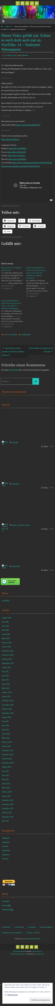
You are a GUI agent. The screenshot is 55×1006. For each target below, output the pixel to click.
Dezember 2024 (7, 699)
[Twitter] (32, 3)
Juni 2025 (5, 675)
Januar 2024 (6, 745)
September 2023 (8, 762)
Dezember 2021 (7, 807)
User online (19, 926)
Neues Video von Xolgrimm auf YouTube (41, 349)
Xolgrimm (15, 483)
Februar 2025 (7, 691)
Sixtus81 (15, 441)
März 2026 (6, 637)
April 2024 (6, 733)
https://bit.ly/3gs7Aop (16, 155)
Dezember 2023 (7, 749)
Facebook (32, 926)
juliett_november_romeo (21, 524)
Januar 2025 (6, 695)
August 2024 (6, 716)
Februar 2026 (7, 641)
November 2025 (8, 654)
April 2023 (6, 782)
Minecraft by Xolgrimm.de (12, 932)
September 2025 (8, 662)
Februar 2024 (7, 741)
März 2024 (6, 737)
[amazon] (18, 3)
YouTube (13, 334)
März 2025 (6, 687)
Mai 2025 (5, 679)
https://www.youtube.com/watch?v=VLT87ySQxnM (32, 162)
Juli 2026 (5, 621)
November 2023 (8, 753)
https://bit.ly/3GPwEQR (16, 151)
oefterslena (6, 841)
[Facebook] (27, 3)
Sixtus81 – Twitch (33, 932)
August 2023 (6, 766)
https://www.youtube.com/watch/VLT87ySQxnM (20, 165)
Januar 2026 (6, 646)
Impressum (6, 926)
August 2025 (6, 666)
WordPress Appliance (18, 953)
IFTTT (7, 334)
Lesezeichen (25, 334)
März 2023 (6, 787)
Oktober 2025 (7, 658)
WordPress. (36, 937)
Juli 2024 (5, 720)
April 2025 (6, 683)
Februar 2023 (7, 791)
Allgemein (8, 26)
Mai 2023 (5, 778)
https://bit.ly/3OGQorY (10, 139)
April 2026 (6, 633)
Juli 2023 (5, 770)
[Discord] (22, 3)
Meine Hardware (46, 926)
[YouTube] (37, 3)
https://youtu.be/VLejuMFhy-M (28, 124)
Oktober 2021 (7, 811)
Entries (6, 904)
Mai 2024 (5, 728)
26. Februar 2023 (11, 55)
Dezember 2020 (7, 816)
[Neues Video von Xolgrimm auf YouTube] (13, 277)
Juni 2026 (5, 625)
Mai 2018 (5, 820)
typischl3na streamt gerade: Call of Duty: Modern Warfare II (13, 350)
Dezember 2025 (7, 650)
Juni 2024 (5, 724)
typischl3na (16, 565)
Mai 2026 (5, 629)
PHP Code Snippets (18, 950)
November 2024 (8, 704)
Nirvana (28, 937)
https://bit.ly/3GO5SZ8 (17, 158)
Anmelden (5, 599)
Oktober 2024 (7, 708)
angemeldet (13, 368)
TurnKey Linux (39, 953)
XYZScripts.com (37, 950)
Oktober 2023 (7, 758)
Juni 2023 (5, 774)
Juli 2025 (5, 670)
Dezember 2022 (7, 799)
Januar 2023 (6, 795)
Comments (7, 908)
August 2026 (6, 616)
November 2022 (8, 803)
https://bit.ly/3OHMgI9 (17, 148)
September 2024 (8, 712)
